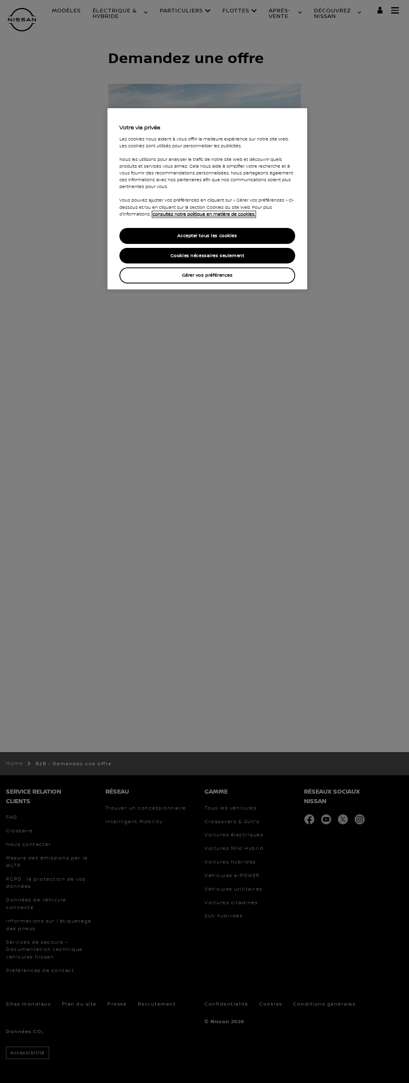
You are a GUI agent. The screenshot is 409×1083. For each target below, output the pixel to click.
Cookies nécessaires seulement (207, 255)
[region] (207, 198)
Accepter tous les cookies (207, 235)
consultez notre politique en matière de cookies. (204, 214)
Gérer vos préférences (207, 275)
